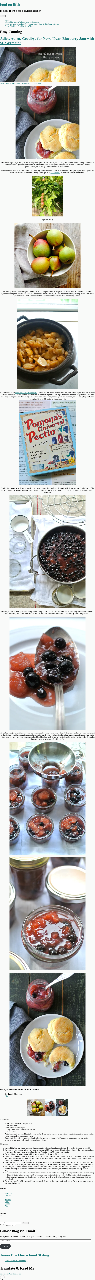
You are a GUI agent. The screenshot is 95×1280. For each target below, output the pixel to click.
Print (6, 1096)
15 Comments (36, 83)
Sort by (3, 1225)
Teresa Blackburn (22, 83)
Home (7, 20)
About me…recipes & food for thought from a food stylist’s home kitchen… (32, 24)
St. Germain (55, 173)
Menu (3, 16)
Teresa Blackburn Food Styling (24, 1255)
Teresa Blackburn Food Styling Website (19, 26)
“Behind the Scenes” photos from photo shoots (22, 22)
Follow (5, 1246)
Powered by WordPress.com (10, 1274)
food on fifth (10, 4)
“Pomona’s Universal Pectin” (26, 393)
